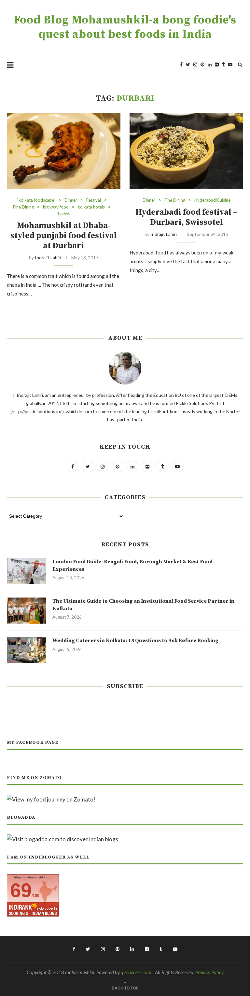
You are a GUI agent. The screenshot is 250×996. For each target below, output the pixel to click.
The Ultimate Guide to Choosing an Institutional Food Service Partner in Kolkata (143, 605)
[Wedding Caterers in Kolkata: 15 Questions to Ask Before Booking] (26, 650)
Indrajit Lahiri (48, 257)
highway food (56, 207)
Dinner (70, 200)
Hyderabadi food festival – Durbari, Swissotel (186, 217)
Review (63, 213)
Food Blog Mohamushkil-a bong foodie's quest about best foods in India (125, 27)
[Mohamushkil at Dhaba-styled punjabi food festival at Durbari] (63, 151)
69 (21, 890)
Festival (93, 200)
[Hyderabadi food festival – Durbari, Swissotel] (186, 151)
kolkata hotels (91, 207)
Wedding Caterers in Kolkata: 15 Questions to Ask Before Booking (135, 640)
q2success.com (136, 972)
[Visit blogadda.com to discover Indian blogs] (62, 839)
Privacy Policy (209, 972)
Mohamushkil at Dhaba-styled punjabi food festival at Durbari (63, 236)
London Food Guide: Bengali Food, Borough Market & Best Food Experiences (132, 565)
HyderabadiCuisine (212, 200)
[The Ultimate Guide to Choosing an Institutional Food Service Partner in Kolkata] (26, 611)
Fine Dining (23, 207)
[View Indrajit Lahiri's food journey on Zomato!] (51, 799)
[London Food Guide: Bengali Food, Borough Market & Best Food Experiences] (26, 571)
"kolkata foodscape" (36, 200)
